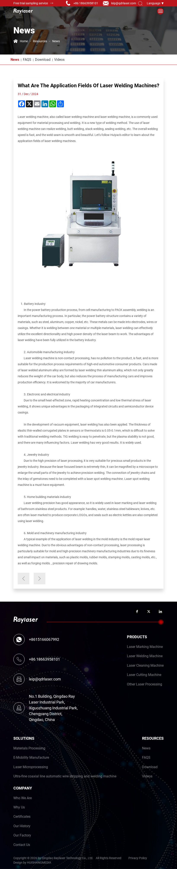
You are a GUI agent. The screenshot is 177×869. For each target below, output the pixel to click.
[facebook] (137, 611)
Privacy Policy (137, 858)
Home (24, 41)
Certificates (21, 816)
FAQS (27, 59)
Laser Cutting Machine (144, 674)
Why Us (19, 807)
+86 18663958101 (85, 3)
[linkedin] (160, 611)
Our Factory (22, 835)
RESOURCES (153, 738)
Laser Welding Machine (145, 656)
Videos (59, 59)
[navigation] (160, 11)
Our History (21, 826)
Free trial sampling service (30, 3)
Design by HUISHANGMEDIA (32, 862)
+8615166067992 (44, 639)
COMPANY (22, 788)
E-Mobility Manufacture (31, 757)
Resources (40, 41)
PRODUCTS (137, 636)
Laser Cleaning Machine (145, 665)
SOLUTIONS (23, 738)
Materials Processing (29, 748)
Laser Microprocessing (30, 766)
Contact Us (21, 844)
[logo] (23, 11)
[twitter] (148, 611)
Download (43, 59)
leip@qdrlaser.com (123, 3)
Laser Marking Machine (145, 646)
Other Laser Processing (144, 684)
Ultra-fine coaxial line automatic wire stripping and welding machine (64, 776)
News (56, 41)
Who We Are (22, 798)
